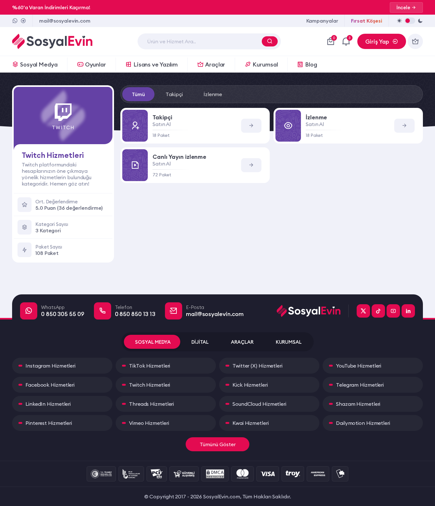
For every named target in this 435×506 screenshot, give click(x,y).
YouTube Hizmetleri (358, 365)
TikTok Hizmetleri (149, 365)
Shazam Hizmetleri (358, 404)
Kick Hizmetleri (250, 385)
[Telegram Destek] (23, 21)
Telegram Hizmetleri (360, 385)
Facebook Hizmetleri (50, 385)
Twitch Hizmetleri (149, 385)
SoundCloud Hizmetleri (259, 404)
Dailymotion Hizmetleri (363, 423)
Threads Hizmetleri (151, 404)
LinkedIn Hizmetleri (48, 404)
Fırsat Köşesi (366, 21)
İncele (403, 7)
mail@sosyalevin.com (64, 21)
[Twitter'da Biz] (363, 311)
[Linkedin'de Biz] (408, 311)
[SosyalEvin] (313, 311)
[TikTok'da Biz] (378, 311)
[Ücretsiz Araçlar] (415, 41)
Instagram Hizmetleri (50, 365)
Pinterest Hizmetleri (48, 423)
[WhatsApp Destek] (15, 21)
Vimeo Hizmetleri (149, 423)
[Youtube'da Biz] (393, 311)
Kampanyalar (322, 21)
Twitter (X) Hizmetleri (257, 365)
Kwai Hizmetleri (250, 423)
